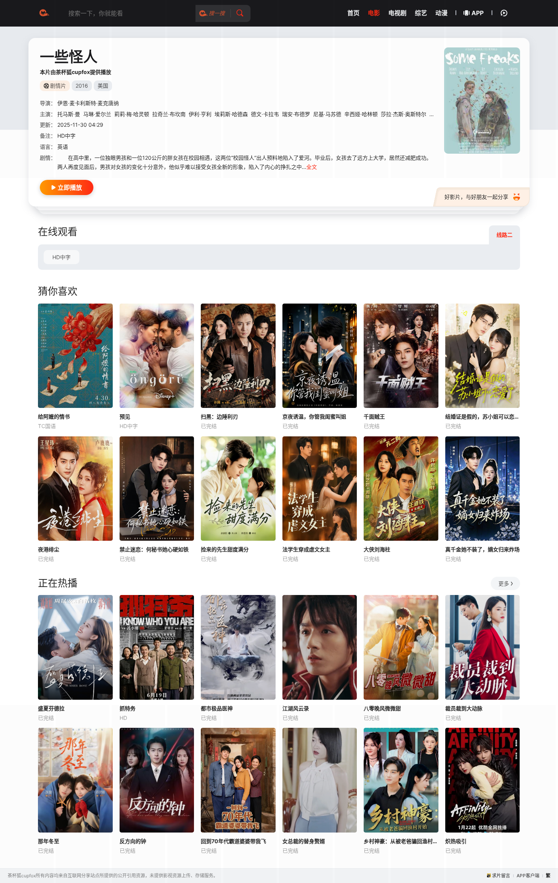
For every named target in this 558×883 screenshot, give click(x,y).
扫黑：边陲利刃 (219, 416)
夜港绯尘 (48, 549)
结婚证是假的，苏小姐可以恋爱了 (482, 416)
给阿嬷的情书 (54, 416)
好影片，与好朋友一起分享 (476, 197)
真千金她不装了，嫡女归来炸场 (482, 549)
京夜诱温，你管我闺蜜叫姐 (314, 416)
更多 (503, 583)
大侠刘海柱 (377, 549)
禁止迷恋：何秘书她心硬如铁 (154, 549)
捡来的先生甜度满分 (225, 549)
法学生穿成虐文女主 (306, 549)
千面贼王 (374, 416)
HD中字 (61, 257)
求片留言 (501, 875)
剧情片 (58, 85)
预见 (125, 416)
